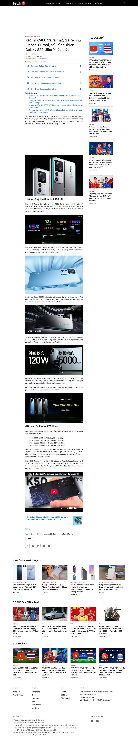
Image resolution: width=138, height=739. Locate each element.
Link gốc (28, 529)
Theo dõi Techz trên (32, 59)
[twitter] (27, 546)
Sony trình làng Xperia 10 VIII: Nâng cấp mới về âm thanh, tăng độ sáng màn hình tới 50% (111, 587)
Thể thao (98, 3)
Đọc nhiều (19, 643)
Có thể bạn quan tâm (26, 602)
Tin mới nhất (97, 38)
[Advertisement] (54, 141)
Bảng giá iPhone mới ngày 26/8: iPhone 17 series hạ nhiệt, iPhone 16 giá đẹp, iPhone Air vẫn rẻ (54, 587)
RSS (33, 701)
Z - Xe (58, 3)
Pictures (66, 695)
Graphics (66, 698)
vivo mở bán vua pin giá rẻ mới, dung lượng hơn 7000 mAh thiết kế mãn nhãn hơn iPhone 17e (25, 587)
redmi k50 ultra (67, 534)
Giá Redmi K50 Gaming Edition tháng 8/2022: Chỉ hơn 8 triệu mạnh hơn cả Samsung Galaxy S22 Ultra (47, 518)
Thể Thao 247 (37, 705)
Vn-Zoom (35, 708)
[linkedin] (49, 546)
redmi (29, 539)
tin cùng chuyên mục (26, 560)
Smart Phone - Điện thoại (32, 36)
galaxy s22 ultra (50, 534)
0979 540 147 (91, 694)
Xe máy (101, 624)
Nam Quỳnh (34, 54)
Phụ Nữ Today (18, 695)
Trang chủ (16, 692)
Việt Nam (91, 57)
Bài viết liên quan (31, 93)
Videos (65, 692)
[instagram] (38, 546)
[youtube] (44, 546)
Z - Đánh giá (67, 3)
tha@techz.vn (107, 700)
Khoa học (88, 3)
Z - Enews (78, 3)
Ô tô (43, 624)
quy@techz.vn (89, 697)
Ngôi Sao (35, 698)
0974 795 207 (97, 700)
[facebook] (33, 546)
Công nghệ (49, 3)
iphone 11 (35, 534)
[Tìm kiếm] (123, 3)
